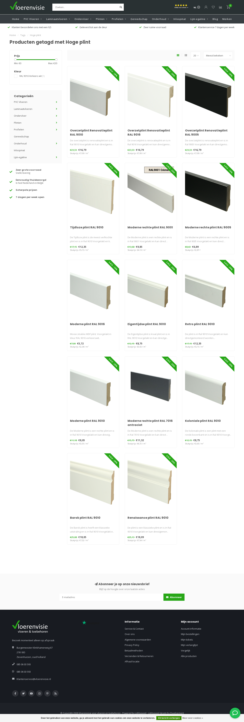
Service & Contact (134, 628)
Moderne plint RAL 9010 (87, 421)
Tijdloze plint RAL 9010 (86, 227)
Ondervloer (81, 19)
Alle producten (189, 656)
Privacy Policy (132, 645)
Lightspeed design (157, 713)
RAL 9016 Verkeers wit (32, 76)
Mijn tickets (187, 639)
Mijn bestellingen (190, 634)
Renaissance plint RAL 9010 (148, 518)
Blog (215, 19)
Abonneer (175, 597)
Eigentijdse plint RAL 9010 (147, 324)
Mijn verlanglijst (189, 645)
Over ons (130, 634)
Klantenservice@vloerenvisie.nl (34, 679)
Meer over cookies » (192, 718)
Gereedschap (139, 19)
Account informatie (191, 628)
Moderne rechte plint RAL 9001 (150, 227)
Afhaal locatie (132, 661)
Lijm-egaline (197, 19)
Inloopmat (179, 19)
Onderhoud (159, 19)
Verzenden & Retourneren (139, 656)
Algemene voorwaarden (138, 639)
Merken (227, 19)
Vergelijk (185, 650)
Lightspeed (140, 713)
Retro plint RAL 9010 (200, 324)
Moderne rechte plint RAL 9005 (208, 227)
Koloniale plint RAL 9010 (203, 421)
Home (15, 19)
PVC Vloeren (31, 19)
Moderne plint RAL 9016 (87, 324)
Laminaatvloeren (56, 19)
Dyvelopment (177, 713)
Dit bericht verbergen (169, 718)
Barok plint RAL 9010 (85, 518)
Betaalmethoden (134, 650)
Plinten (100, 19)
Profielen (117, 19)
